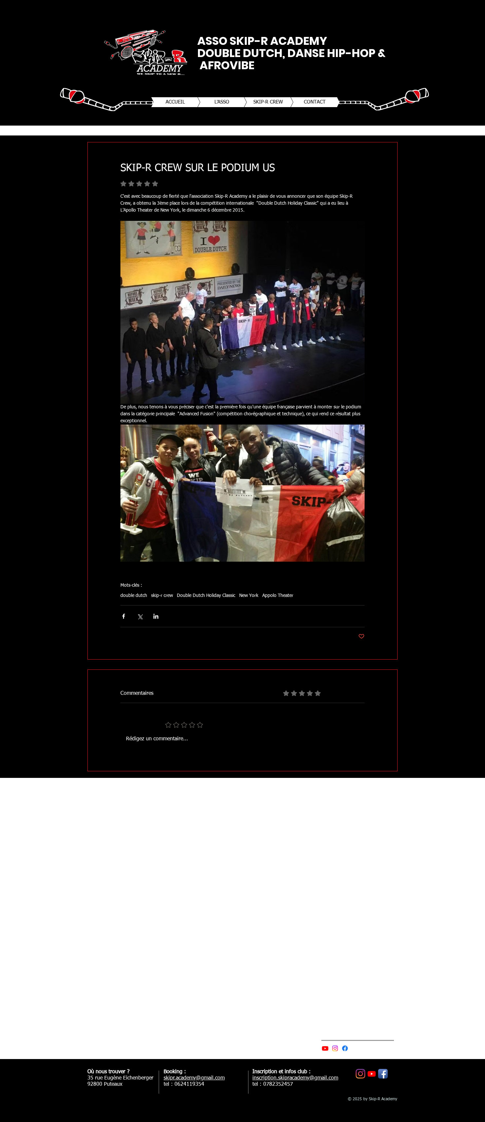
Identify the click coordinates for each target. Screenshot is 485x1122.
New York (248, 595)
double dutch (133, 595)
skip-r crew (162, 595)
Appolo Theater (277, 595)
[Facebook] (345, 1048)
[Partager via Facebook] (123, 616)
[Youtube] (325, 1048)
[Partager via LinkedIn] (156, 616)
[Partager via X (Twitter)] (140, 616)
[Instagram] (335, 1048)
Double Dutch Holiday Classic (206, 595)
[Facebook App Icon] (383, 1073)
